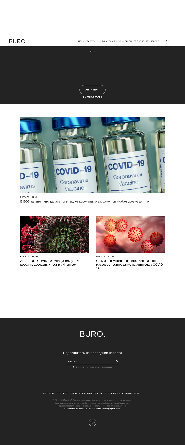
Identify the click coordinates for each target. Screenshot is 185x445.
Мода (81, 41)
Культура (102, 41)
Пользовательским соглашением (77, 409)
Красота (90, 41)
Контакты (48, 393)
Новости (155, 41)
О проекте (62, 393)
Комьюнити (125, 41)
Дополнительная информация (122, 393)
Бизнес (113, 41)
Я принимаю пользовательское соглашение (94, 367)
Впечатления (141, 41)
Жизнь (35, 197)
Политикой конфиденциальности (106, 409)
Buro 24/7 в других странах (86, 393)
